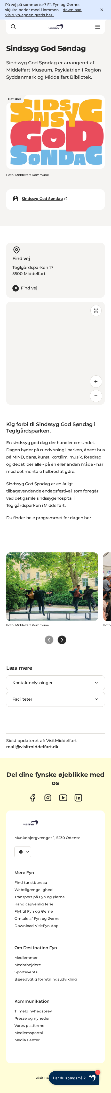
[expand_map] (96, 310)
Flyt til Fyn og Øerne (33, 911)
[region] (55, 353)
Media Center (27, 1040)
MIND (18, 457)
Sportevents (25, 972)
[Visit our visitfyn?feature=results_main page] (63, 797)
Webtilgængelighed (33, 889)
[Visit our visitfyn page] (47, 797)
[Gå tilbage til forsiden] (55, 27)
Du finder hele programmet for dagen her (48, 517)
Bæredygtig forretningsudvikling (45, 979)
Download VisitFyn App (36, 925)
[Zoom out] (96, 396)
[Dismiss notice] (102, 10)
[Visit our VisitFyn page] (32, 797)
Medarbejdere (27, 965)
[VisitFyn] (30, 823)
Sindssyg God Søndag (42, 198)
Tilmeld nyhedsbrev (33, 1011)
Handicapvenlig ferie (33, 904)
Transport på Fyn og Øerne (39, 897)
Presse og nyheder (32, 1018)
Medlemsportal (28, 1032)
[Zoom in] (96, 381)
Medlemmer (26, 957)
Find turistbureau (30, 882)
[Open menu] (97, 27)
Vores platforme (29, 1025)
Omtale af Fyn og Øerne (37, 918)
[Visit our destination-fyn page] (78, 797)
